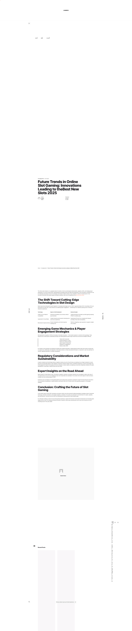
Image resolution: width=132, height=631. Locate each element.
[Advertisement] (75, 38)
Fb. (102, 313)
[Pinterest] (34, 545)
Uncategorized (41, 178)
